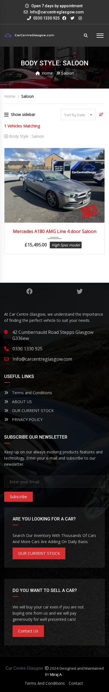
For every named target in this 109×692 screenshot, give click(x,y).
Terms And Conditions (45, 683)
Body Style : (26, 136)
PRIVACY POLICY (26, 419)
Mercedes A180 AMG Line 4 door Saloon (54, 231)
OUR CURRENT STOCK (32, 410)
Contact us (28, 631)
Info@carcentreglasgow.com (57, 12)
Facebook (29, 291)
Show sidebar (23, 114)
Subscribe (18, 496)
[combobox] (78, 114)
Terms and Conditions (31, 392)
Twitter (79, 291)
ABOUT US (21, 401)
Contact (76, 683)
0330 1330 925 (46, 18)
